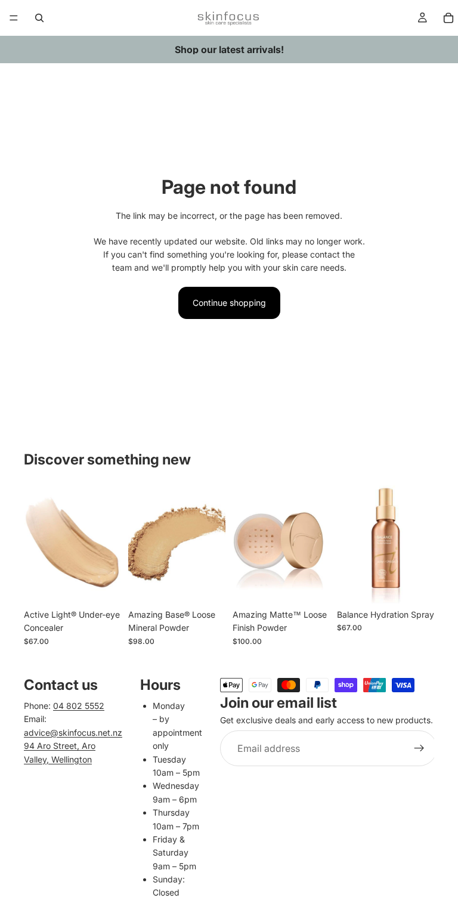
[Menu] (13, 18)
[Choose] (102, 585)
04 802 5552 (78, 706)
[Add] (311, 585)
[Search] (39, 18)
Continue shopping (229, 303)
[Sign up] (419, 748)
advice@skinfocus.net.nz (73, 732)
